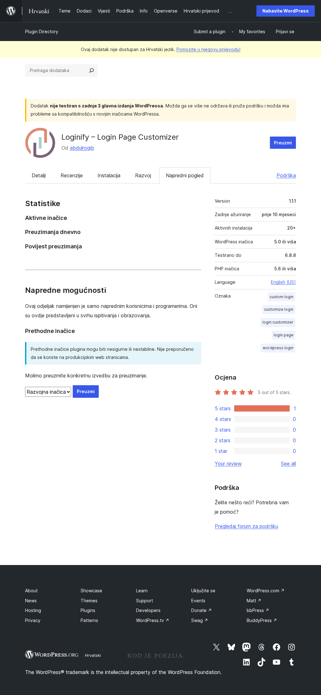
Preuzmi (283, 142)
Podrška (286, 175)
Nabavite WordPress (285, 10)
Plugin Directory (41, 31)
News (31, 600)
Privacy (32, 620)
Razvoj (143, 175)
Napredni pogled (185, 175)
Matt (254, 600)
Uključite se (203, 590)
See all (288, 463)
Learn (142, 590)
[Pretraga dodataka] (91, 70)
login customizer (277, 322)
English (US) (283, 282)
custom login (281, 296)
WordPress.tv (152, 620)
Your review (228, 463)
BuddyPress (262, 620)
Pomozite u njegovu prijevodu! (208, 49)
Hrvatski (93, 655)
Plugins (88, 610)
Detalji (39, 175)
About (31, 590)
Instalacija (108, 175)
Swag (199, 620)
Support (144, 600)
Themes (89, 600)
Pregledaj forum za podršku (246, 526)
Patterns (89, 620)
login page (283, 335)
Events (198, 600)
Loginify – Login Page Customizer (120, 137)
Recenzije (72, 175)
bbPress (258, 610)
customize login (278, 309)
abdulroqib (82, 148)
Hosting (33, 610)
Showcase (91, 590)
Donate (201, 610)
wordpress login (278, 347)
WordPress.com (266, 590)
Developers (148, 610)
